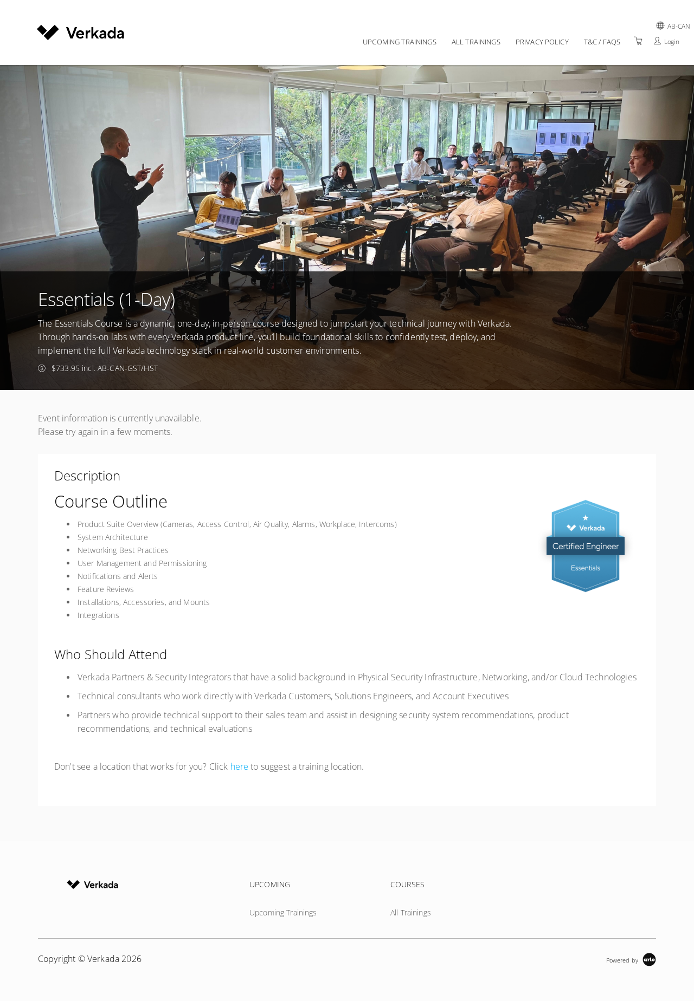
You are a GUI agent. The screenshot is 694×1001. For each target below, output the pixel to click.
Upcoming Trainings (399, 42)
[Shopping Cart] (638, 41)
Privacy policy (542, 42)
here (239, 766)
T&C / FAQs (602, 42)
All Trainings (476, 42)
